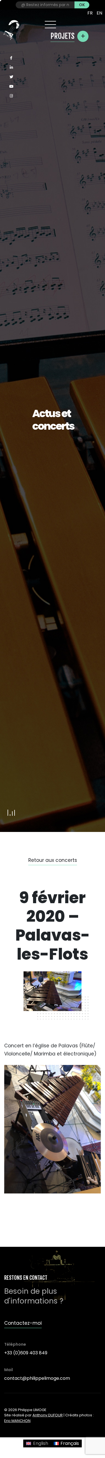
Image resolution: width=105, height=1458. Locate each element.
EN (99, 13)
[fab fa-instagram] (11, 96)
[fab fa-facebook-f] (11, 58)
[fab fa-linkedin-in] (11, 67)
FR (90, 13)
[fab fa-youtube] (11, 86)
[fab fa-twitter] (11, 77)
